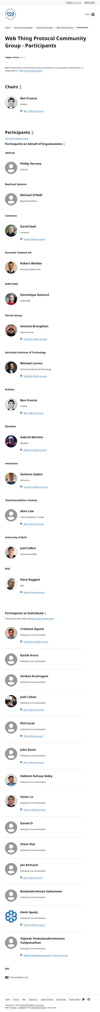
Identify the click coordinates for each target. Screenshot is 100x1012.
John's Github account (33, 762)
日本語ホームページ (74, 2)
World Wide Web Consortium (32, 1005)
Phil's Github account (33, 736)
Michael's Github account (35, 376)
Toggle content (12, 57)
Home (7, 27)
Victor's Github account (34, 809)
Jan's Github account (33, 877)
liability (13, 1007)
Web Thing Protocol (64, 27)
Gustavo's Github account (35, 487)
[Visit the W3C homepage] (10, 14)
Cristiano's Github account (35, 641)
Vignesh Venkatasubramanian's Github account (45, 955)
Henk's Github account (34, 925)
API (26, 977)
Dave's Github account (34, 592)
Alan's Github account (33, 524)
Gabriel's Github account (35, 450)
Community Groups (44, 27)
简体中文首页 (90, 2)
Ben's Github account (33, 111)
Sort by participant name (16, 138)
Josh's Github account (33, 709)
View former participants (30, 70)
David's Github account (34, 239)
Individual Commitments (40, 618)
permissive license (38, 1007)
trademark (22, 1007)
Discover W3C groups (23, 27)
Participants (82, 27)
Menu (87, 14)
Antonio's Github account (35, 339)
